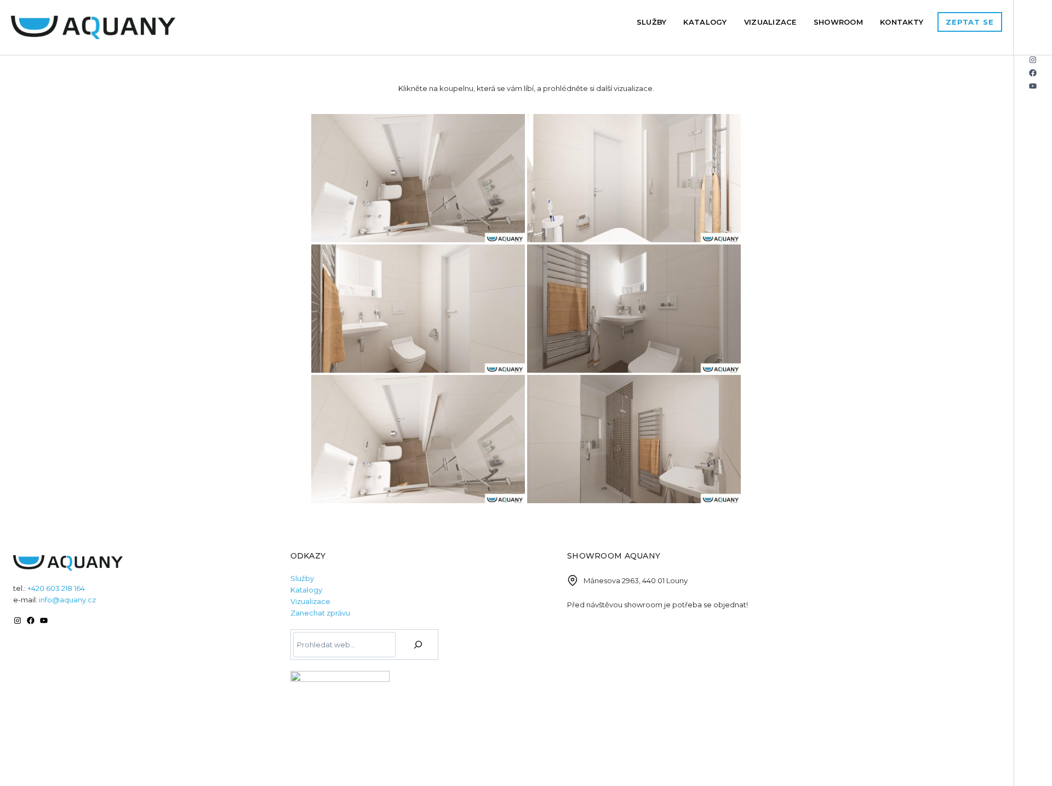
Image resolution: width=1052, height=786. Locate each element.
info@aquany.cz (67, 599)
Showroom (838, 22)
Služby (652, 22)
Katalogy (705, 22)
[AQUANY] (93, 27)
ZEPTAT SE (970, 22)
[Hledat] (418, 644)
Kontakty (901, 22)
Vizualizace (770, 22)
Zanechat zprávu (320, 612)
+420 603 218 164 (56, 588)
